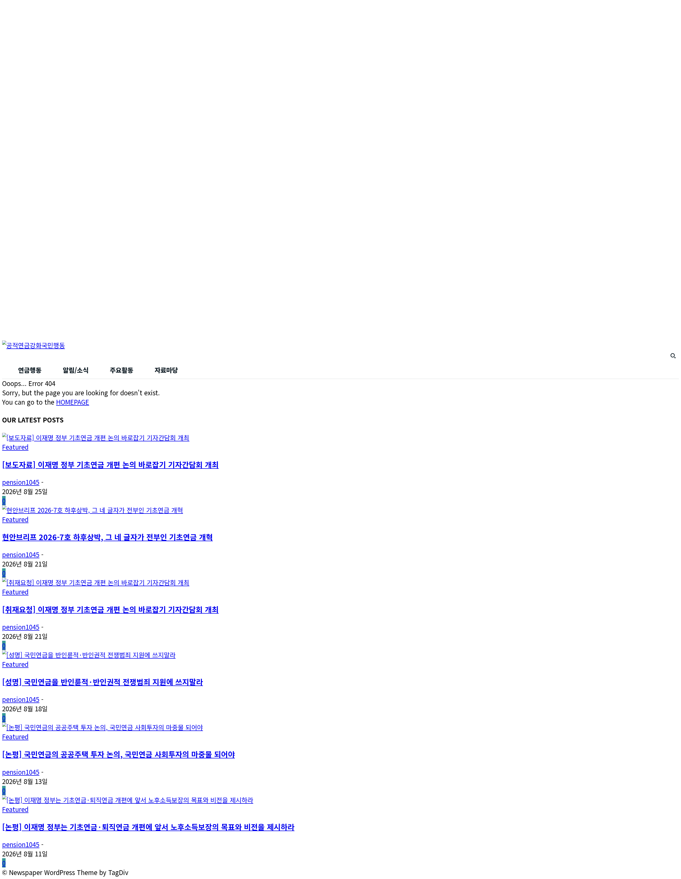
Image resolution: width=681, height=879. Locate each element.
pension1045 (20, 482)
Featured (15, 446)
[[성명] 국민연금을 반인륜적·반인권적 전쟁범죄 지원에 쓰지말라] (89, 654)
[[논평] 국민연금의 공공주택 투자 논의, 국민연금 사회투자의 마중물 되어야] (102, 727)
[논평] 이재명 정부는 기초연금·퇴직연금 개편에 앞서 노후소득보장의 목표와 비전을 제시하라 (148, 826)
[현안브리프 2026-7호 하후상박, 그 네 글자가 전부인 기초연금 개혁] (92, 510)
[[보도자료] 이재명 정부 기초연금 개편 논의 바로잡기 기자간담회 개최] (95, 437)
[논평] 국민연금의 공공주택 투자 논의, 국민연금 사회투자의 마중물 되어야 (118, 754)
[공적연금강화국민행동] (340, 345)
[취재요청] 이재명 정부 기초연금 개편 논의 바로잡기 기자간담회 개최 (110, 609)
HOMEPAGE (72, 401)
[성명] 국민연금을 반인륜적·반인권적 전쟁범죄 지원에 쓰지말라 (102, 681)
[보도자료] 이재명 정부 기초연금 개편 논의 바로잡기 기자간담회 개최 (110, 464)
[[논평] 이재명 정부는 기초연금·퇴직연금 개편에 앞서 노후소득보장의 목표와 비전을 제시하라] (127, 799)
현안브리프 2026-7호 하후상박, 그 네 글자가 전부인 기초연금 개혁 (107, 536)
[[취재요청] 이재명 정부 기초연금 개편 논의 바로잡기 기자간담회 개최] (95, 582)
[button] (673, 356)
